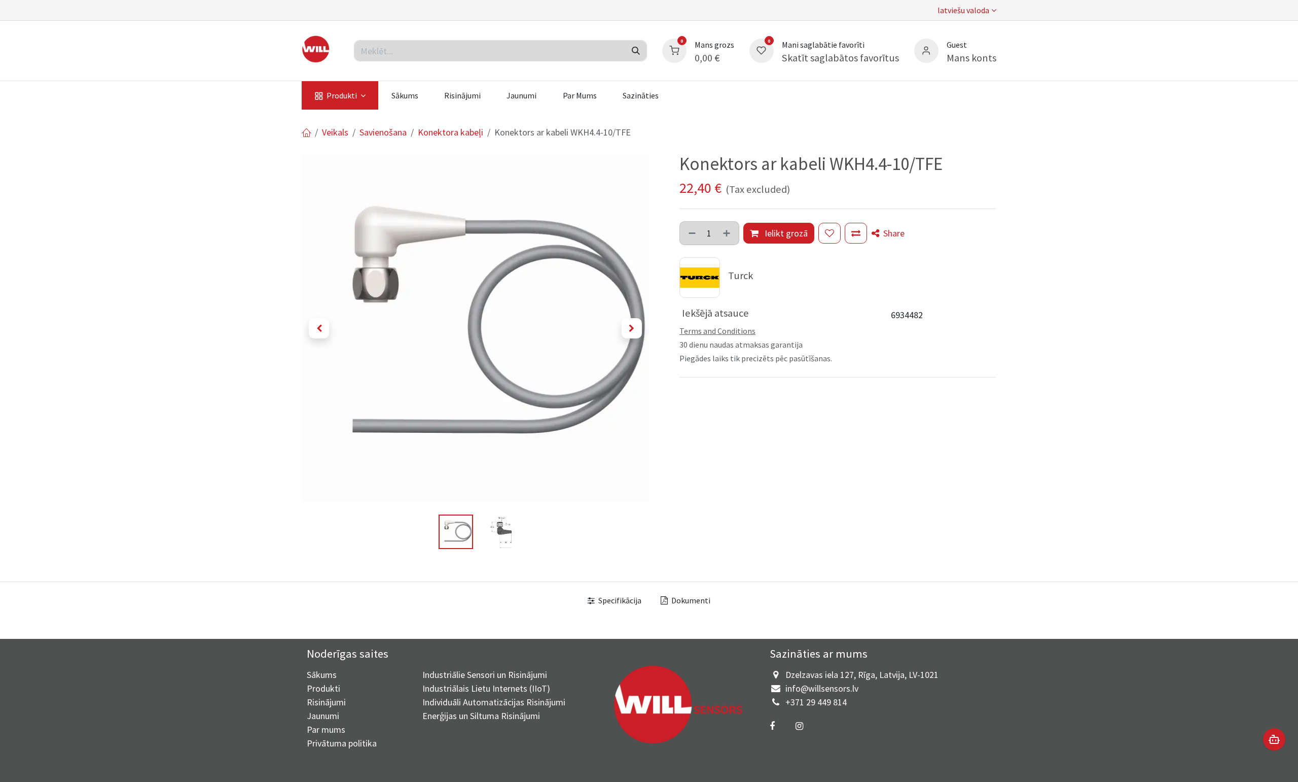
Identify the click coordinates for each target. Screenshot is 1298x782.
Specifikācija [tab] (619, 600)
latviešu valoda (963, 10)
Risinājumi (326, 702)
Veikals (335, 132)
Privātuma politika (342, 743)
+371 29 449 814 (816, 702)
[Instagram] (799, 726)
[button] (319, 328)
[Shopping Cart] (674, 50)
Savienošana (383, 132)
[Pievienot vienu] (727, 233)
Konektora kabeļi (450, 132)
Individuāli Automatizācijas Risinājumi (493, 702)
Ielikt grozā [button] (785, 233)
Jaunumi (323, 716)
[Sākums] (306, 132)
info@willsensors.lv (821, 688)
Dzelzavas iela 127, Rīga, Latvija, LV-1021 (862, 675)
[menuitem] (340, 95)
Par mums (326, 729)
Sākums (322, 675)
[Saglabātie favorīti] (761, 50)
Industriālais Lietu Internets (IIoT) (486, 688)
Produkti (323, 688)
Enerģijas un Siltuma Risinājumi (481, 716)
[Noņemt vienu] (691, 233)
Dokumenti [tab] (690, 600)
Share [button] (893, 233)
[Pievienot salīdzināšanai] (856, 233)
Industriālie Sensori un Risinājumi (484, 675)
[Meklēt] (635, 51)
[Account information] (926, 50)
